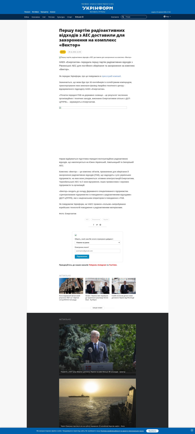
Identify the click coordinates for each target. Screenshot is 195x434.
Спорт (69, 17)
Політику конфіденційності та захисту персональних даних (122, 431)
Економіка (36, 17)
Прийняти (152, 431)
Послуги (27, 12)
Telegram (93, 265)
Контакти (115, 17)
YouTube (113, 265)
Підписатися (82, 256)
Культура (61, 17)
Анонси (52, 12)
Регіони (51, 17)
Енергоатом (96, 219)
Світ (44, 17)
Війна (26, 17)
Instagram (102, 265)
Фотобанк (35, 12)
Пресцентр (44, 12)
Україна (105, 219)
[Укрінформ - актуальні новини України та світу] (97, 8)
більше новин (97, 308)
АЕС (87, 219)
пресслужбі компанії (111, 76)
